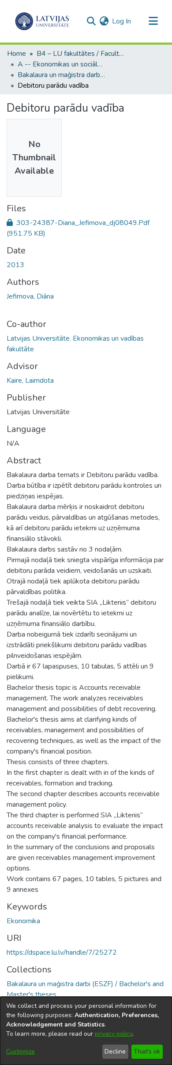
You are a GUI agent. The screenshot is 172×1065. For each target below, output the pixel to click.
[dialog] (86, 1031)
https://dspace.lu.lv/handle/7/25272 (62, 952)
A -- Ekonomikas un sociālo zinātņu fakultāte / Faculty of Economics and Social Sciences (62, 64)
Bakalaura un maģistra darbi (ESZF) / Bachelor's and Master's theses (62, 75)
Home (16, 53)
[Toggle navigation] (153, 21)
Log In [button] (122, 21)
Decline (115, 1051)
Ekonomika (23, 921)
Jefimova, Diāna (30, 296)
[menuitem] (103, 21)
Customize (20, 1051)
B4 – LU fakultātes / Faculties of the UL (81, 53)
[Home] (42, 21)
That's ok (147, 1051)
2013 (15, 265)
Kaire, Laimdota (30, 380)
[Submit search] (91, 21)
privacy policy (113, 1034)
